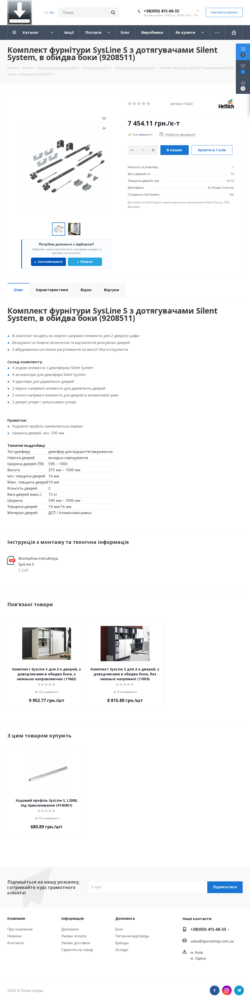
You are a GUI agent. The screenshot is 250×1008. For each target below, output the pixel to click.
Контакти (15, 942)
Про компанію (20, 929)
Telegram (85, 261)
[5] (148, 104)
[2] (134, 104)
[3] (139, 104)
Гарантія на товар (77, 949)
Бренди (122, 942)
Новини (14, 935)
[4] (144, 104)
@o (201, 941)
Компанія (16, 918)
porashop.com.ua (219, 941)
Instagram (227, 990)
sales (194, 941)
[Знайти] (113, 12)
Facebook (214, 990)
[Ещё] (217, 32)
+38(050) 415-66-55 (161, 11)
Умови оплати (74, 935)
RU (52, 12)
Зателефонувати (48, 261)
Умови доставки (75, 942)
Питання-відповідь (132, 935)
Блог (119, 929)
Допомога (70, 929)
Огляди (121, 949)
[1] (130, 104)
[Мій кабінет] (233, 32)
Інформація (72, 918)
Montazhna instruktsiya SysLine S (38, 561)
